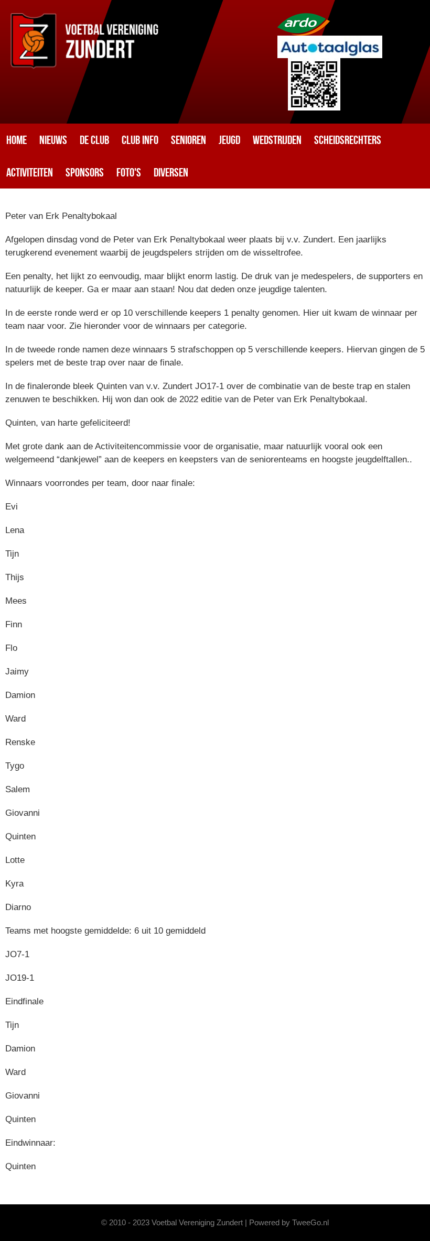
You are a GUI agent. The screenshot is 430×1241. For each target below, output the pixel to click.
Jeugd (229, 140)
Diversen (171, 172)
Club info (140, 140)
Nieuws (53, 140)
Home (16, 140)
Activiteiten (29, 172)
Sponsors (85, 172)
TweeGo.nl (310, 1222)
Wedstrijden (277, 140)
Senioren (188, 140)
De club (94, 140)
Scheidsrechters (347, 140)
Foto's (128, 172)
